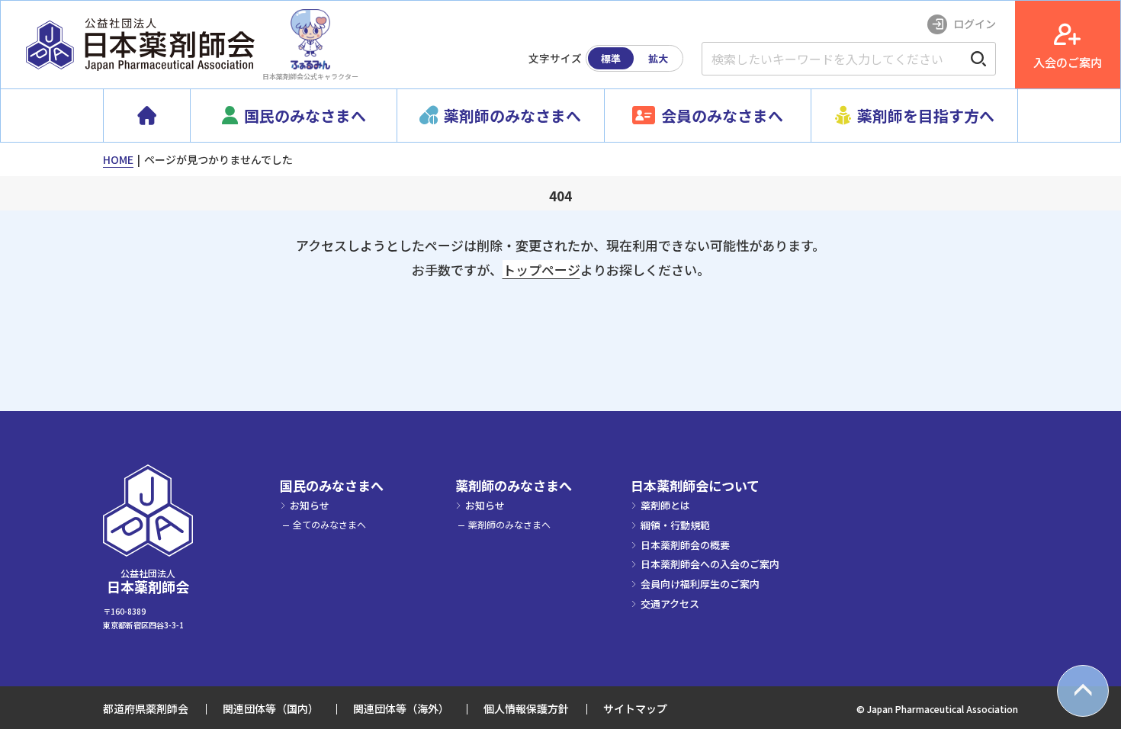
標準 (611, 58)
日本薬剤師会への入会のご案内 (710, 564)
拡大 (658, 58)
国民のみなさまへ (332, 486)
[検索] (978, 58)
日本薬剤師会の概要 (685, 545)
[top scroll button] (1083, 691)
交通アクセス (670, 603)
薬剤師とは (665, 505)
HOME (118, 159)
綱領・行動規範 (675, 525)
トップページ (541, 269)
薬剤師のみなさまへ (513, 486)
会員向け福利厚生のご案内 (700, 583)
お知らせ (309, 505)
